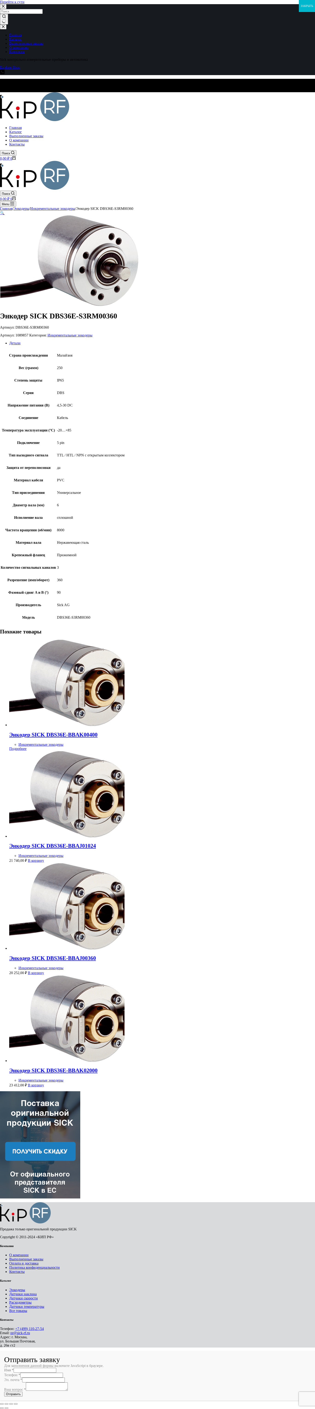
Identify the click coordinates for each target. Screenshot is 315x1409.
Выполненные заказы (26, 1259)
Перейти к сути (12, 2)
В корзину (36, 860)
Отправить (13, 1394)
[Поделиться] (6, 1404)
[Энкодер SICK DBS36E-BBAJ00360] (67, 948)
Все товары (18, 1311)
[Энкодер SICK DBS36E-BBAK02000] (67, 1061)
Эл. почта (13, 1380)
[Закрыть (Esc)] (2, 1404)
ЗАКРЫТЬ (307, 6)
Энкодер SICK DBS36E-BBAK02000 (53, 1070)
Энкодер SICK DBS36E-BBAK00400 (53, 735)
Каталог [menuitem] (15, 39)
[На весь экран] (11, 1404)
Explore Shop (10, 67)
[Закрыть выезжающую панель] (3, 26)
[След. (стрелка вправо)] (6, 1408)
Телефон (12, 1375)
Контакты (17, 1272)
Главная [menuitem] (15, 35)
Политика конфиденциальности (34, 1267)
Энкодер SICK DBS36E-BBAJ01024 (52, 846)
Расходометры (20, 1302)
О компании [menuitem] (19, 47)
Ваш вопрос (15, 1389)
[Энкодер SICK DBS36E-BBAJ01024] (67, 836)
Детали (15, 343)
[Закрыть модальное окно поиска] (3, 6)
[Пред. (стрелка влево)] (2, 1408)
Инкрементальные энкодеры (70, 335)
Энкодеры (17, 1290)
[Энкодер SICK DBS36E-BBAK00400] (67, 725)
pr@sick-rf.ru (20, 1333)
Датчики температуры (26, 1306)
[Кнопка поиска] (4, 19)
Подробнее (18, 749)
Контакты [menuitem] (17, 52)
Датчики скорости (23, 1298)
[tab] (162, 343)
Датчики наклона (23, 1294)
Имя (9, 1370)
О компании (19, 1255)
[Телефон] (2, 73)
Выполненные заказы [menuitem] (26, 43)
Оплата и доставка (24, 1263)
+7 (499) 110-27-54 (29, 1329)
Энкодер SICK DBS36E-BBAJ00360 (52, 958)
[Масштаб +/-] (16, 1404)
